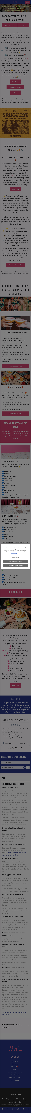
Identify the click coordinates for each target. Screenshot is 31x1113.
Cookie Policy (14, 553)
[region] (15, 556)
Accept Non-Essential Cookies (16, 565)
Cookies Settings (15, 557)
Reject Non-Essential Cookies (15, 561)
